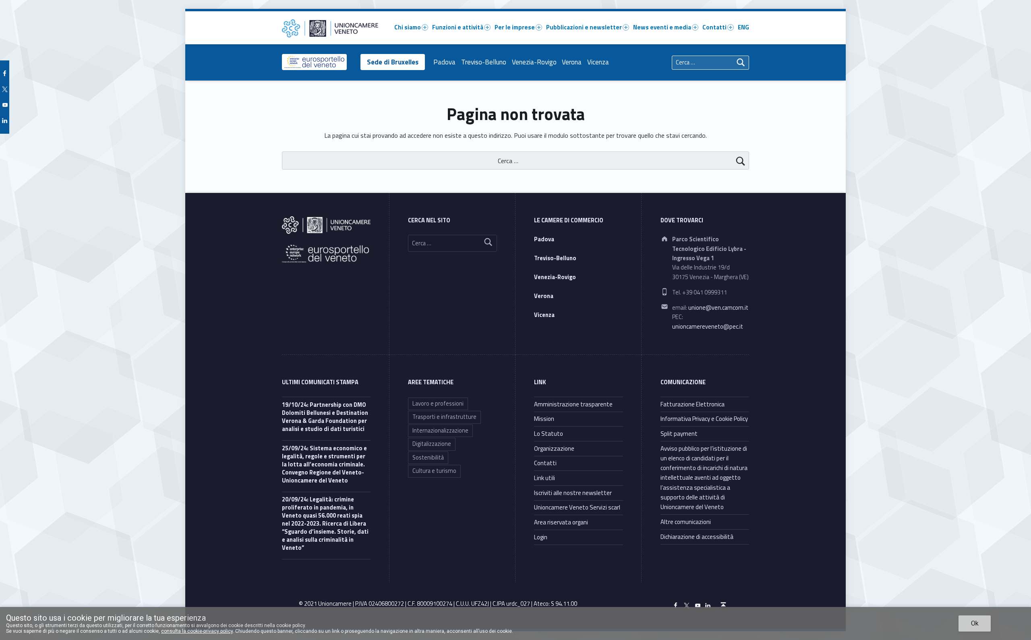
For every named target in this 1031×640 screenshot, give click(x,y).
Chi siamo (407, 27)
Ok (975, 623)
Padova (444, 62)
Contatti (714, 27)
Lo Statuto (548, 433)
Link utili (544, 478)
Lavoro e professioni (438, 403)
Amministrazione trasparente (573, 404)
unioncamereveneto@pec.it (707, 326)
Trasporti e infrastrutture (444, 416)
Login (540, 537)
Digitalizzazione (431, 443)
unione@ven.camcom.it (718, 307)
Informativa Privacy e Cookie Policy (704, 418)
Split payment (679, 433)
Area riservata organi (561, 522)
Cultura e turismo (434, 470)
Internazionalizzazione (440, 430)
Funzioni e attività (457, 27)
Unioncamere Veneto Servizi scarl (577, 507)
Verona (572, 62)
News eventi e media (662, 27)
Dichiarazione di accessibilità (696, 536)
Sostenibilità (428, 457)
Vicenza (598, 62)
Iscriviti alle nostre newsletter (573, 492)
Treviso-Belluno (483, 62)
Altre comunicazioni (685, 521)
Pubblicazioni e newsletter (584, 27)
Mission (544, 418)
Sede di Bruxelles (392, 62)
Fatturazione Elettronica (692, 404)
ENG (743, 27)
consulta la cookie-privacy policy (197, 631)
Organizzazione (554, 448)
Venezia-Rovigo (534, 62)
